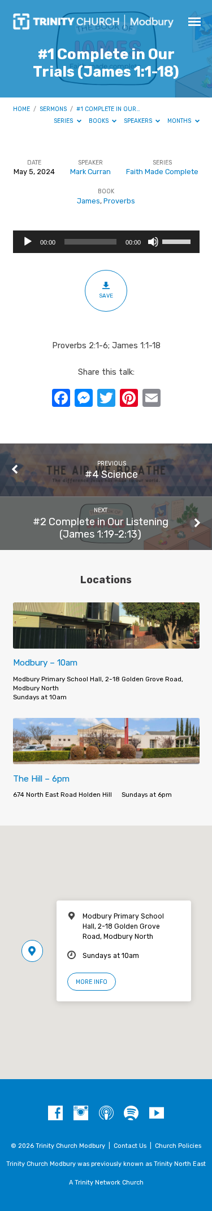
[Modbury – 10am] (106, 642)
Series (64, 121)
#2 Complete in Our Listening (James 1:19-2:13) (100, 528)
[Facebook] (55, 1113)
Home (21, 109)
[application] (106, 241)
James (88, 201)
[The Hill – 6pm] (106, 757)
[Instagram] (80, 1113)
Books (99, 121)
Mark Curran (90, 171)
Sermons (53, 109)
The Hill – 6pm (41, 779)
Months (180, 121)
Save (106, 295)
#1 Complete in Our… (108, 109)
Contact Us (130, 1146)
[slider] (178, 240)
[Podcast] (106, 1113)
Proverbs (119, 201)
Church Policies (178, 1146)
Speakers (139, 121)
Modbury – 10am (45, 663)
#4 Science (111, 474)
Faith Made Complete (162, 171)
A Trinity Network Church (106, 1182)
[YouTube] (156, 1113)
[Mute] (153, 241)
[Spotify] (131, 1113)
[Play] (27, 241)
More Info (91, 982)
